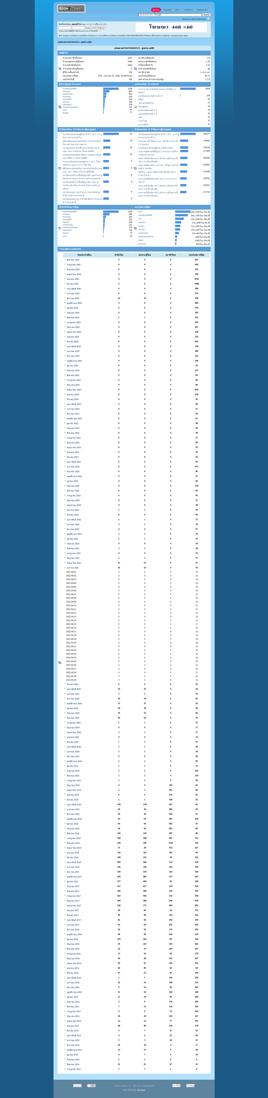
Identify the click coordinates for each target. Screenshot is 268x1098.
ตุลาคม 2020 (72, 708)
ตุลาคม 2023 (72, 423)
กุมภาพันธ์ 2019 (73, 804)
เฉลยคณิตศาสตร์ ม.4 (147, 114)
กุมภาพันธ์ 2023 (73, 462)
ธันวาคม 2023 (72, 414)
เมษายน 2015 (72, 1026)
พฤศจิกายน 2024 (74, 361)
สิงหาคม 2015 (72, 1007)
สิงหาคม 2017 (72, 891)
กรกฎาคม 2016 (73, 954)
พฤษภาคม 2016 (73, 963)
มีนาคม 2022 (72, 515)
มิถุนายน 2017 (73, 901)
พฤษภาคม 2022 (73, 505)
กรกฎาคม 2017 (73, 896)
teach (140, 240)
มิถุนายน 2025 (73, 327)
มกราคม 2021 (72, 694)
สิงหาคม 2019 (72, 776)
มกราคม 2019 (72, 809)
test (140, 219)
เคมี (140, 117)
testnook (67, 96)
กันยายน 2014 (72, 1059)
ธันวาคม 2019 (72, 756)
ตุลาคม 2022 (72, 481)
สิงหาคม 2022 (72, 491)
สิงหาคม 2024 (72, 375)
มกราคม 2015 (72, 1040)
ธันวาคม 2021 (72, 529)
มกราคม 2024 (72, 409)
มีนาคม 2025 (72, 341)
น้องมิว (66, 113)
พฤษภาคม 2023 (73, 447)
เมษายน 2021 (72, 568)
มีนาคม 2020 (72, 742)
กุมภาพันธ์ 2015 (73, 1035)
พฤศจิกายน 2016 (74, 934)
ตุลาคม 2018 (72, 824)
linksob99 (67, 99)
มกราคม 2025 (72, 351)
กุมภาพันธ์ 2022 (73, 520)
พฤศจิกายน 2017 (74, 877)
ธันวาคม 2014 (72, 1045)
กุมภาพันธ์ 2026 (73, 289)
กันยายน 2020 (72, 713)
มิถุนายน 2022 (73, 500)
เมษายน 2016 (72, 968)
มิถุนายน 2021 (73, 558)
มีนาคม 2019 (72, 800)
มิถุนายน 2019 (73, 785)
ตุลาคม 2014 (72, 1055)
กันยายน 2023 (72, 428)
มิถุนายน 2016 (73, 958)
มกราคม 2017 (72, 925)
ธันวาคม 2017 (72, 872)
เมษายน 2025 (72, 337)
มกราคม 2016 (72, 982)
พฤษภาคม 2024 (73, 390)
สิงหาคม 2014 (72, 1064)
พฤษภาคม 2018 (73, 848)
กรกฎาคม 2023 (73, 438)
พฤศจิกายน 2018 (74, 819)
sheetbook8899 (69, 89)
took (65, 110)
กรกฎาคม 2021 (73, 553)
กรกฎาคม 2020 (73, 723)
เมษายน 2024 (72, 394)
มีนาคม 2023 (72, 457)
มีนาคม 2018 (72, 857)
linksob (66, 102)
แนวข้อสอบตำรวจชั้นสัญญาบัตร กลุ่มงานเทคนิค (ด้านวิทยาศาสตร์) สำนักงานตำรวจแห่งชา (81, 185)
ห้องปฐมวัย (143, 107)
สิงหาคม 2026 (72, 260)
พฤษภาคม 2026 (73, 274)
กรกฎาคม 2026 (73, 265)
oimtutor (66, 91)
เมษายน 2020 (72, 737)
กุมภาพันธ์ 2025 (73, 346)
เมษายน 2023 (72, 452)
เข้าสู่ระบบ (91, 24)
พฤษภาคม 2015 (73, 1021)
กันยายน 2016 (72, 944)
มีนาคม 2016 (72, 973)
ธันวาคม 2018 (72, 814)
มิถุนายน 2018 (73, 843)
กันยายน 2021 (72, 544)
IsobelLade (205, 72)
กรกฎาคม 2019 (73, 780)
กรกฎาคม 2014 (73, 1069)
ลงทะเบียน (103, 24)
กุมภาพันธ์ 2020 (73, 747)
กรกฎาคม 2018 (73, 838)
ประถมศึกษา (143, 124)
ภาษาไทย (142, 121)
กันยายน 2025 (72, 313)
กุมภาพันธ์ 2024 (73, 404)
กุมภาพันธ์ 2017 (73, 920)
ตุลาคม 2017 (72, 881)
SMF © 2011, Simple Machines (143, 1086)
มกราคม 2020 (72, 752)
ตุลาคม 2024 (72, 366)
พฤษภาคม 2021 (73, 563)
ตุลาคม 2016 (72, 939)
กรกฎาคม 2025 (73, 322)
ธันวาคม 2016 (72, 930)
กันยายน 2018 (72, 828)
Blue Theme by (134, 1090)
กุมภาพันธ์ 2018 (73, 862)
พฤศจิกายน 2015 (74, 992)
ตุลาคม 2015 (72, 997)
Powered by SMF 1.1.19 (122, 1086)
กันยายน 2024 (72, 370)
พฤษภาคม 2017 (73, 905)
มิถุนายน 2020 (73, 727)
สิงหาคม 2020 (72, 718)
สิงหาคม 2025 (72, 317)
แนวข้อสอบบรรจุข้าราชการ (150, 96)
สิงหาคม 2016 (72, 949)
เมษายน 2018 (72, 853)
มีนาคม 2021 (72, 684)
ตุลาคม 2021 (72, 539)
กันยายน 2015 (72, 1002)
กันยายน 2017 (72, 886)
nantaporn (67, 104)
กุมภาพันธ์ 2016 (73, 978)
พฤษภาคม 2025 (73, 332)
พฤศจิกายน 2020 (74, 703)
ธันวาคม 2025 (72, 298)
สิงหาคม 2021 (72, 548)
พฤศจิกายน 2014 (74, 1050)
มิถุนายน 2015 (73, 1016)
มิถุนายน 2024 (73, 385)
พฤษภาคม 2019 (73, 790)
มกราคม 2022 (72, 524)
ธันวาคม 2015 (72, 987)
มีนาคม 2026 (72, 284)
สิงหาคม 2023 (72, 433)
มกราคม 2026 (72, 293)
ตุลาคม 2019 (72, 766)
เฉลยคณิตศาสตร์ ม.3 (147, 110)
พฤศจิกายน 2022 (74, 476)
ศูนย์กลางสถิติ (86, 42)
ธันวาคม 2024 (72, 356)
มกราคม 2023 (72, 467)
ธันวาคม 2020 (72, 699)
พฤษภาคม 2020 (73, 732)
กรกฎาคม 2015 (73, 1011)
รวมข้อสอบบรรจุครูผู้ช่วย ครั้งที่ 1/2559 (155, 148)
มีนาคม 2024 (72, 399)
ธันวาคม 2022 (72, 471)
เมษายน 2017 (72, 910)
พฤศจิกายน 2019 (74, 761)
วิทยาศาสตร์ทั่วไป (146, 103)
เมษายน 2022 (72, 510)
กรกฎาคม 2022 (73, 495)
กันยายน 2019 (72, 771)
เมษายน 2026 (72, 279)
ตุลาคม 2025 (72, 308)
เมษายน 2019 (72, 795)
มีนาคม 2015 (72, 1031)
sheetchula (68, 94)
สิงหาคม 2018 (72, 833)
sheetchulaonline (70, 107)
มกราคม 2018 (72, 867)
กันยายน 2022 (72, 486)
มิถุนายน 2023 (73, 443)
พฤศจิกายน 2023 (74, 418)
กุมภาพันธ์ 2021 (73, 689)
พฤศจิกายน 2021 (74, 534)
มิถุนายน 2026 (73, 269)
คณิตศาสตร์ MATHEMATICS (68, 42)
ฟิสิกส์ (140, 99)
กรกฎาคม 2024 (73, 380)
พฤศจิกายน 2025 (74, 303)
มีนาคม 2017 (72, 915)
